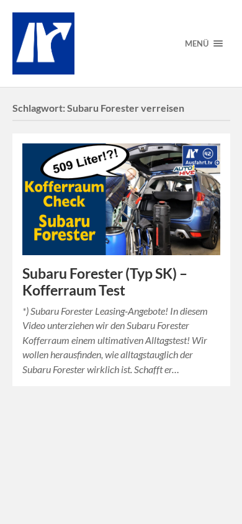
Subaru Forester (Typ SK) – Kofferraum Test (104, 282)
